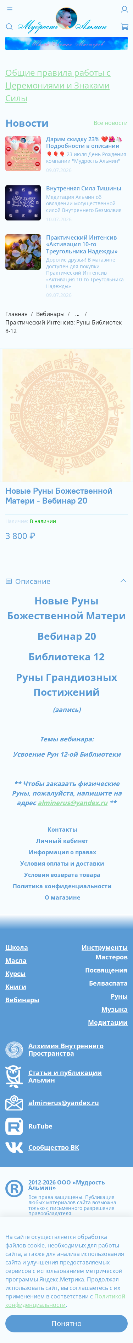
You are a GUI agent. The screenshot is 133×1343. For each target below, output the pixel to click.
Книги (15, 986)
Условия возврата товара (62, 875)
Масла (16, 960)
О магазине (62, 897)
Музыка (114, 1009)
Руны (119, 996)
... (77, 314)
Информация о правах (62, 852)
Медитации (108, 1022)
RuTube (40, 1126)
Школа (16, 947)
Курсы (15, 973)
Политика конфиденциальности (62, 886)
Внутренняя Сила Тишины (83, 188)
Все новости (111, 123)
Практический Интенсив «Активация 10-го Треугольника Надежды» (82, 244)
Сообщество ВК (53, 1148)
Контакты (62, 829)
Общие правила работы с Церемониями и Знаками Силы (58, 85)
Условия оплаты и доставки (62, 863)
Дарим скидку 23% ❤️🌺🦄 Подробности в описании (84, 142)
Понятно (66, 1323)
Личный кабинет (62, 841)
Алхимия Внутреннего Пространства (66, 1049)
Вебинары (50, 314)
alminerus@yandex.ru (63, 1103)
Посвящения (106, 970)
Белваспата (108, 983)
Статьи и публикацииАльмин (65, 1076)
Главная (16, 314)
